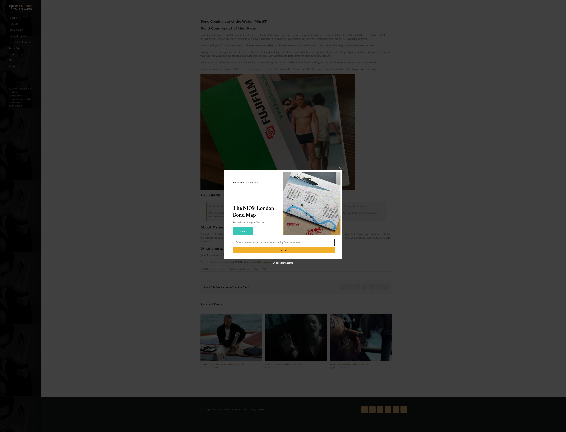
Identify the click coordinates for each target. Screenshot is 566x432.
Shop (242, 231)
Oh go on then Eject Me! (283, 263)
